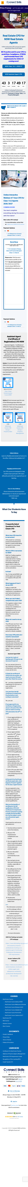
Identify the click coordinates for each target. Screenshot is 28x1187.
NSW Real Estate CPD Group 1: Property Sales (8, 429)
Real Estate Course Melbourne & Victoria (15, 1004)
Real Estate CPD (7, 1018)
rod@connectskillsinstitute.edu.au (15, 224)
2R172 (20, 1079)
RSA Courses (6, 1021)
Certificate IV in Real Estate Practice (12, 1051)
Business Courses (7, 1023)
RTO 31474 (18, 1081)
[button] (2, 2)
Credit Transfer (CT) (8, 1062)
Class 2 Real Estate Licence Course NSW (8, 393)
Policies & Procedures (8, 1042)
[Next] (25, 425)
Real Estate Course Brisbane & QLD (14, 1007)
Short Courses (6, 1026)
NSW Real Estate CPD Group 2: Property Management (20, 430)
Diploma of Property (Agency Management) (14, 1054)
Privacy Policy (6, 1037)
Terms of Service (7, 1040)
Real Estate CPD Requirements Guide (12, 1056)
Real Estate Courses (8, 999)
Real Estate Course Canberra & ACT (14, 1015)
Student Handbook (8, 1034)
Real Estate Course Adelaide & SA (13, 1010)
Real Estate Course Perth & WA (13, 1013)
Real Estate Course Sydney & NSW (14, 1002)
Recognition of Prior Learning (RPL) (12, 1059)
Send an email (15, 1105)
